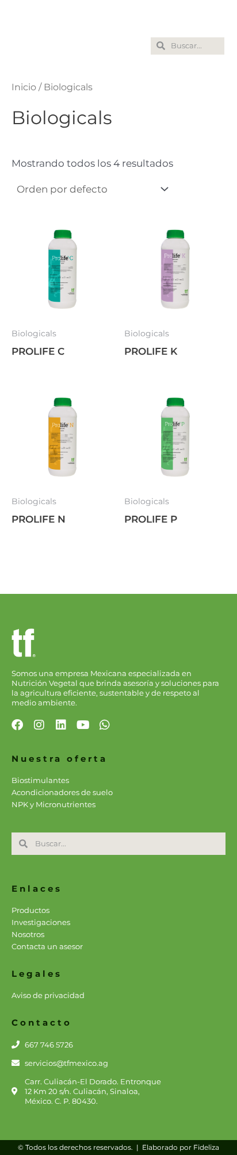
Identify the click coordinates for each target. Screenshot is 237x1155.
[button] (132, 46)
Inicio (24, 87)
